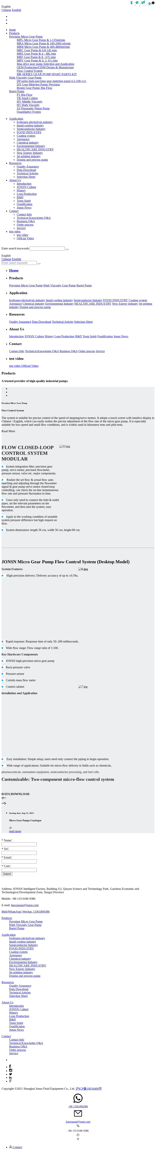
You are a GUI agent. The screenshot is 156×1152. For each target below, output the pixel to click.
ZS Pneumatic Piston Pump (33, 108)
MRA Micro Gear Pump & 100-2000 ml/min (44, 43)
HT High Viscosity (28, 105)
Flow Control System (29, 70)
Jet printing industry (29, 156)
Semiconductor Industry (31, 129)
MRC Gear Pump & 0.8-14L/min (37, 50)
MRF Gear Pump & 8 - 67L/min (36, 57)
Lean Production (27, 193)
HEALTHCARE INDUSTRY (35, 149)
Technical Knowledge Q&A (34, 217)
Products (7, 918)
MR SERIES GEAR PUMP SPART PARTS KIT (47, 74)
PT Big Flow (25, 94)
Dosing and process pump (32, 159)
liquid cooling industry (30, 125)
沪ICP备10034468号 (89, 1088)
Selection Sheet (26, 176)
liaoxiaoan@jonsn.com (25, 905)
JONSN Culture (26, 187)
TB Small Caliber (27, 98)
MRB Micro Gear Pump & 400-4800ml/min (43, 46)
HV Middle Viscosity (29, 101)
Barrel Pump (84, 285)
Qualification (24, 204)
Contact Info (24, 214)
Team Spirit (24, 200)
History (21, 190)
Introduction (24, 183)
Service (21, 228)
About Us (7, 1002)
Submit (7, 874)
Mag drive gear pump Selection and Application (45, 64)
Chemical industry (28, 142)
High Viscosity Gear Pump (59, 285)
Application (9, 934)
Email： (8, 857)
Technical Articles (27, 173)
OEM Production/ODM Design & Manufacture (45, 67)
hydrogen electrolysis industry (35, 122)
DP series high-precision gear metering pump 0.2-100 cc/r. (51, 81)
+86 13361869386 (78, 1106)
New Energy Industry (30, 152)
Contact (6, 1036)
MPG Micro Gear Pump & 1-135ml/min (41, 40)
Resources (8, 982)
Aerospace (23, 139)
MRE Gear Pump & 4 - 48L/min (36, 53)
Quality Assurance (28, 166)
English (16, 10)
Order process (25, 224)
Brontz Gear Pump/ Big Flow (34, 87)
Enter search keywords (15, 248)
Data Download (26, 170)
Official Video (25, 238)
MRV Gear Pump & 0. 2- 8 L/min (37, 60)
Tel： (6, 849)
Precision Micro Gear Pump (26, 285)
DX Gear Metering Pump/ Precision (38, 84)
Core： (7, 866)
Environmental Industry (31, 146)
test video (22, 235)
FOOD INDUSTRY (29, 132)
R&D (20, 197)
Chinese (6, 10)
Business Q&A (26, 221)
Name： (8, 840)
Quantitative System (29, 111)
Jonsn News (24, 207)
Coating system (26, 135)
